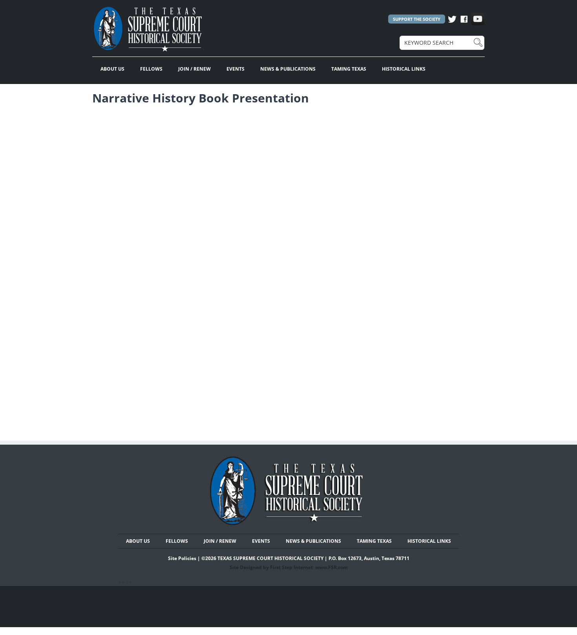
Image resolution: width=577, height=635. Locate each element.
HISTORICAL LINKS (403, 69)
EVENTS (235, 69)
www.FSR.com (331, 567)
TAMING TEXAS (348, 69)
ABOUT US (112, 69)
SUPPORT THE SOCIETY (416, 19)
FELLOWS (151, 69)
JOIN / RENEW (194, 69)
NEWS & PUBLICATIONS (288, 69)
